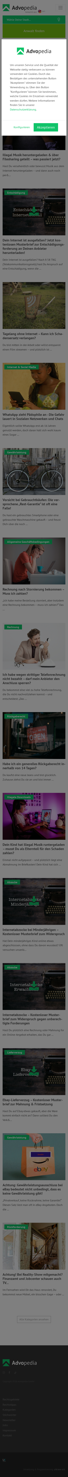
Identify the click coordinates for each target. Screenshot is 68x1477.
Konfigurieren (22, 127)
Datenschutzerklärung (23, 109)
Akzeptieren (46, 127)
